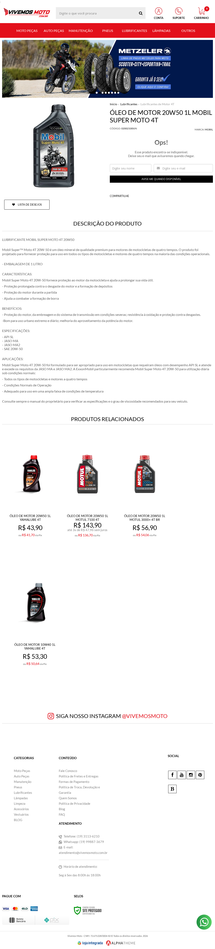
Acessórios (21, 809)
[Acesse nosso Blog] (172, 789)
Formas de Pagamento (74, 782)
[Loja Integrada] (90, 943)
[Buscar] (141, 13)
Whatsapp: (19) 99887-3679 (83, 842)
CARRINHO (201, 13)
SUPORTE (179, 18)
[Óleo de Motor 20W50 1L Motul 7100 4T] (87, 497)
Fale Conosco (68, 771)
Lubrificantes (128, 104)
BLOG (18, 820)
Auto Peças (21, 776)
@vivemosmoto (145, 716)
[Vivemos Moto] (26, 13)
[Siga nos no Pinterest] (200, 775)
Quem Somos (68, 798)
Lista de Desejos (29, 204)
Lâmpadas (21, 798)
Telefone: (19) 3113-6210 (81, 836)
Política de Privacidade (74, 803)
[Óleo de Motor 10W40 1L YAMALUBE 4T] (35, 626)
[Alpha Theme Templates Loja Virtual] (120, 943)
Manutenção (22, 782)
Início (113, 104)
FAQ (62, 814)
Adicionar (39, 553)
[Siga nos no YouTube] (181, 775)
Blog (62, 809)
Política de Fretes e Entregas (78, 776)
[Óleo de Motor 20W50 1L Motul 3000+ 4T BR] (145, 497)
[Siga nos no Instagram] (191, 775)
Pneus (18, 787)
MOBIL (209, 129)
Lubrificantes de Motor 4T (157, 104)
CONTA (158, 18)
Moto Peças (22, 771)
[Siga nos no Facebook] (172, 775)
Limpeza (19, 803)
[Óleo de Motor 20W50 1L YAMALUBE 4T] (30, 497)
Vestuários (21, 814)
